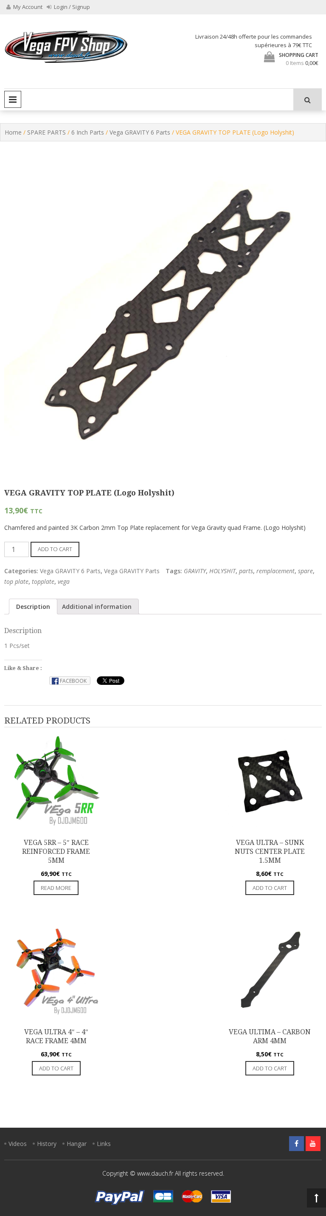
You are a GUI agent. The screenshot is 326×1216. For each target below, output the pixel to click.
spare (305, 571)
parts (246, 571)
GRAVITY (195, 571)
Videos (17, 1144)
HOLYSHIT (222, 571)
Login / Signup (71, 7)
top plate (16, 581)
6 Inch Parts (87, 132)
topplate (43, 581)
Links (104, 1144)
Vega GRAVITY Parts (132, 571)
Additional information (97, 606)
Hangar (77, 1144)
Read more (56, 888)
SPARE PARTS (46, 132)
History (46, 1144)
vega (64, 581)
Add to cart (55, 549)
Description (33, 606)
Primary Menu (12, 99)
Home (13, 132)
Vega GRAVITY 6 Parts (140, 132)
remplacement (275, 571)
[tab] (33, 606)
